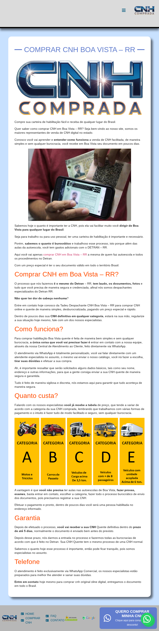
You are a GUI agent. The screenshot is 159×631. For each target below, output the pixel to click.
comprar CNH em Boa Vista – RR (65, 254)
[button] (147, 619)
